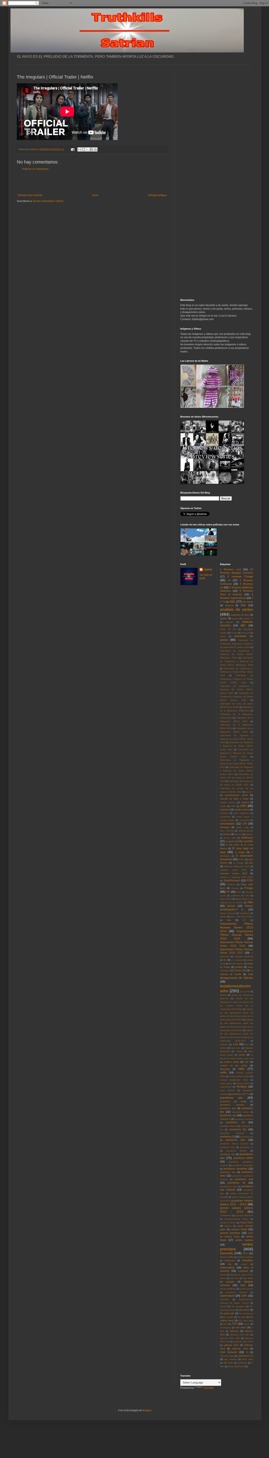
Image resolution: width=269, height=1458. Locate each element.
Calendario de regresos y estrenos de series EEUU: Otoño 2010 (236, 739)
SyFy (244, 1295)
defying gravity (246, 831)
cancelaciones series (236, 795)
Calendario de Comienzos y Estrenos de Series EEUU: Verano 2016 (236, 696)
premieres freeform (232, 1133)
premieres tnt (236, 1182)
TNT (234, 1323)
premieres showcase (243, 1165)
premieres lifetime (236, 1151)
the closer (244, 1310)
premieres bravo (240, 1112)
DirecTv (237, 834)
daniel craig (242, 827)
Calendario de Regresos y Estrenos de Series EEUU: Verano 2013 (236, 770)
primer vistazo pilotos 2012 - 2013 (236, 1209)
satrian (208, 569)
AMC (243, 605)
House (223, 916)
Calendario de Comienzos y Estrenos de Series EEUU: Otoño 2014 (236, 672)
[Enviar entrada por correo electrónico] (72, 149)
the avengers (238, 1306)
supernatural (227, 1295)
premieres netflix (243, 1158)
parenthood (225, 1087)
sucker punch (246, 1289)
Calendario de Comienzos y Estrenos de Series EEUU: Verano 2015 (236, 689)
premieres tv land (228, 1186)
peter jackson (227, 1090)
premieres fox (238, 1129)
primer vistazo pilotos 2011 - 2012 (236, 1202)
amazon (229, 605)
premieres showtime (235, 1168)
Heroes (231, 905)
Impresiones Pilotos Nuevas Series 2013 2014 (236, 927)
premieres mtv (227, 1154)
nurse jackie (226, 1083)
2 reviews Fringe (240, 576)
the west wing (246, 1320)
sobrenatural (227, 1267)
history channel (227, 913)
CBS (243, 806)
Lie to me (245, 991)
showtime (247, 1260)
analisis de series (236, 609)
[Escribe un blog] (83, 149)
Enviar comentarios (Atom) (48, 201)
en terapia (238, 863)
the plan (241, 1317)
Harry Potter (226, 899)
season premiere (230, 1233)
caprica (245, 802)
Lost (235, 1044)
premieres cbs (228, 1115)
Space (223, 1274)
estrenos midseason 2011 (236, 866)
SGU (245, 1253)
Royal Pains (246, 1222)
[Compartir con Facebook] (91, 149)
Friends (235, 888)
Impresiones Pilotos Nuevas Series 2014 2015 (236, 934)
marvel (239, 1051)
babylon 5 (248, 618)
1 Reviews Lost (230, 569)
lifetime (223, 995)
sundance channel (236, 1292)
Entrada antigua (157, 195)
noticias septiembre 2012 (234, 1080)
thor (225, 1324)
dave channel (227, 831)
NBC (242, 1069)
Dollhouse (247, 837)
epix (251, 862)
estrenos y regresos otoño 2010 (236, 877)
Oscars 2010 (243, 1083)
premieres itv (246, 1147)
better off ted (228, 629)
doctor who (230, 838)
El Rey (241, 859)
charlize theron (241, 809)
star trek (234, 1278)
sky (230, 1264)
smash (244, 1264)
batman (229, 622)
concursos (244, 820)
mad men (235, 1048)
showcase (229, 1260)
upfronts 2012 (231, 1345)
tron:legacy (225, 1327)
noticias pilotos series (239, 1076)
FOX (250, 880)
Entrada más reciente (30, 195)
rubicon (228, 1226)
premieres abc (231, 1097)
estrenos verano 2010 (233, 873)
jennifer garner (236, 963)
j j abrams (237, 960)
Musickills (225, 1069)
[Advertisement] (92, 182)
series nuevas (244, 1240)
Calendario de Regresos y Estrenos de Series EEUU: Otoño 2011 (236, 746)
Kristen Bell (240, 970)
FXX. (238, 892)
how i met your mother (242, 916)
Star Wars (248, 1278)
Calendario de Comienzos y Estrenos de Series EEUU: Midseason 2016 (236, 661)
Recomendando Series (236, 1219)
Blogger (146, 1410)
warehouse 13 (245, 1356)
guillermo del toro (240, 895)
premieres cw (235, 1122)
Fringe (248, 888)
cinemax (224, 813)
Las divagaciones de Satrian (236, 975)
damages (224, 827)
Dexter (226, 834)
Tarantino (224, 1299)
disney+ (249, 834)
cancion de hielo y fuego (234, 798)
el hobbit (240, 852)
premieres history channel (234, 1144)
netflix (223, 1072)
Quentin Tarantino (244, 1215)
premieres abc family (233, 1101)
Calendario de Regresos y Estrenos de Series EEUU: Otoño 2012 (236, 753)
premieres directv (228, 1126)
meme (242, 1055)
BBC (243, 625)
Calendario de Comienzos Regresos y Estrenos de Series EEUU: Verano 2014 (236, 643)
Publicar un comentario (35, 169)
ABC (232, 601)
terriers (223, 1306)
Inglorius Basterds (244, 956)
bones (234, 633)
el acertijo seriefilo (242, 841)
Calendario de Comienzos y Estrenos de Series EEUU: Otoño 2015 (236, 679)
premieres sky (228, 1172)
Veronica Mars (227, 1356)
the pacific (228, 1317)
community (225, 816)
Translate (208, 1387)
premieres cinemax (244, 1119)
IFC (244, 920)
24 (229, 580)
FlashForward (232, 880)
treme (246, 1324)
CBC (233, 806)
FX (228, 891)
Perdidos (242, 1086)
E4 (226, 841)
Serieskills (226, 1253)
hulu (229, 920)
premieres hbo (235, 1140)
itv (225, 960)
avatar (235, 618)
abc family (248, 602)
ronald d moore (228, 1222)
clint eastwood (241, 813)
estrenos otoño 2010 (233, 870)
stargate (230, 1281)
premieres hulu (227, 1147)
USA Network (228, 1352)
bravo (222, 636)
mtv (247, 1062)
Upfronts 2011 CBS (230, 1338)
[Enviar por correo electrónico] (79, 149)
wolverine (242, 1363)
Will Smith (228, 1363)
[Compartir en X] (87, 149)
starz (243, 1285)
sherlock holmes (245, 1257)
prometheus (226, 1215)
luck (247, 1044)
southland (243, 1271)
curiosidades (227, 823)
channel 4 (225, 809)
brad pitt (245, 633)
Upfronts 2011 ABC (239, 1335)
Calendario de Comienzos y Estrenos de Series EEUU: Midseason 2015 (236, 654)
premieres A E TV (240, 1094)
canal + (249, 792)
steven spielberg (228, 1289)
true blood (241, 1327)
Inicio (95, 195)
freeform (231, 884)
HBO (250, 902)
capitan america (228, 802)
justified (239, 967)
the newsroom (246, 1313)
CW (245, 823)
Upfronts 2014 (240, 1348)
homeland (244, 913)
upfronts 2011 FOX (243, 1341)
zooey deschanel (236, 1366)
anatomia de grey (240, 615)
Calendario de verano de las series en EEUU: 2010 (236, 778)
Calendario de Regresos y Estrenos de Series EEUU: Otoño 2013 (236, 763)
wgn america (230, 1359)
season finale (239, 1229)
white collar (247, 1359)
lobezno (224, 1044)
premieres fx (227, 1136)
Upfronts (234, 1331)
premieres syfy (244, 1179)
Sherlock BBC (226, 1257)
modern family (231, 1062)
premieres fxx (246, 1137)
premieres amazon (232, 1104)
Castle (223, 806)
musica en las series (233, 1065)
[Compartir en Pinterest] (95, 149)
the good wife (227, 1313)
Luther (223, 1048)
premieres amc (228, 1108)
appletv (223, 618)
